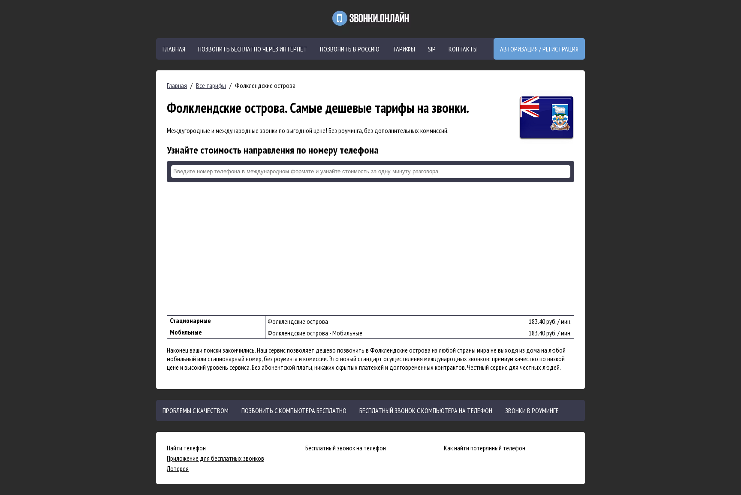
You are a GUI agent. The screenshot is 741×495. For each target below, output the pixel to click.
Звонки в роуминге (532, 410)
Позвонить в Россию (350, 49)
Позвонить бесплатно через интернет (252, 49)
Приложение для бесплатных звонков (215, 458)
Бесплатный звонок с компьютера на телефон (425, 410)
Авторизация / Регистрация (539, 49)
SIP (432, 49)
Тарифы (403, 49)
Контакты (463, 49)
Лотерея (178, 468)
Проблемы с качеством (196, 410)
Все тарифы (211, 85)
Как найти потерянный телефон (484, 448)
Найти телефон (186, 448)
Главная (174, 49)
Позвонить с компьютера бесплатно (293, 410)
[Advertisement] (370, 249)
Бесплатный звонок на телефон (345, 448)
